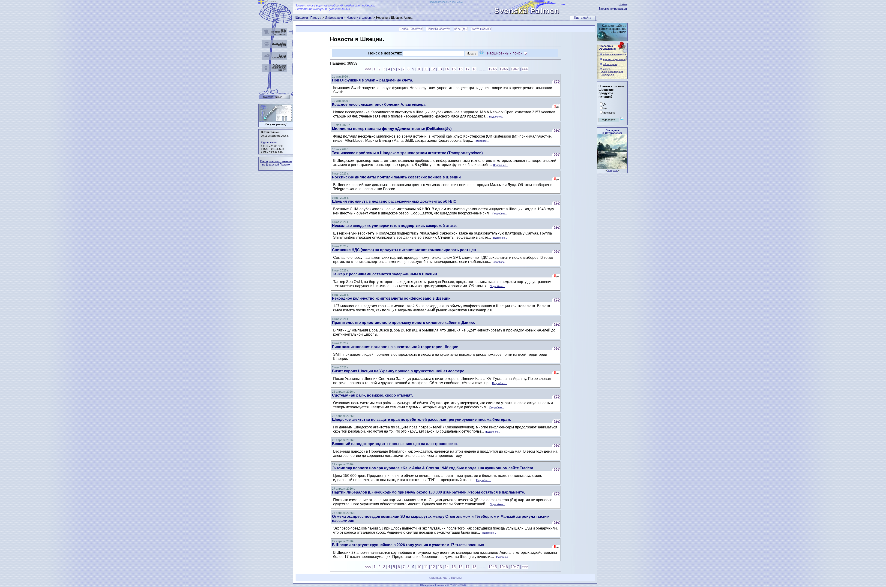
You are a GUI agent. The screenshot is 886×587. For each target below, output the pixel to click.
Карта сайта (582, 17)
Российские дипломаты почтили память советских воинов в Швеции (396, 177)
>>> (525, 69)
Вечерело (612, 170)
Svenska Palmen (272, 97)
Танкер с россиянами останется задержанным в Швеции (384, 274)
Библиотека (279, 65)
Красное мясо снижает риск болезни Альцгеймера (378, 104)
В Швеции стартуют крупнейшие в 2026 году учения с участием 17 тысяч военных (408, 545)
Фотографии (279, 43)
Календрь (460, 29)
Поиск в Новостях (438, 29)
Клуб (283, 29)
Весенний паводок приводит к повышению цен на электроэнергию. (395, 444)
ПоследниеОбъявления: (607, 47)
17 (467, 69)
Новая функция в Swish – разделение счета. (372, 80)
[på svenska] (261, 3)
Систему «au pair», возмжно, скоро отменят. (372, 395)
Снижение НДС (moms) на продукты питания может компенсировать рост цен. (404, 250)
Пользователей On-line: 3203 (446, 1)
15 (454, 69)
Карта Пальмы (481, 29)
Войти (623, 4)
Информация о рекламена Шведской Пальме (276, 163)
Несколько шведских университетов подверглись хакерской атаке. (394, 226)
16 (460, 69)
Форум (282, 55)
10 (419, 69)
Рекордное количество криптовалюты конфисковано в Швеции (391, 298)
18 (474, 69)
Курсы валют (269, 142)
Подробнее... (496, 116)
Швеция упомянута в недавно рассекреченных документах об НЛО (394, 201)
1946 (504, 69)
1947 (515, 69)
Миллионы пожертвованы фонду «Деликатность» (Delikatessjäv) (392, 129)
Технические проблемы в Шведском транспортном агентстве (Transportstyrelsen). (408, 153)
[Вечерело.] (612, 167)
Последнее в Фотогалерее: (612, 131)
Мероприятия (278, 31)
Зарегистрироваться (613, 8)
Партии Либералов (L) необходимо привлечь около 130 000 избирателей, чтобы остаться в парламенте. (428, 492)
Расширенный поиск (504, 53)
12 (433, 69)
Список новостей (411, 29)
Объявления (279, 57)
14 (447, 69)
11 (426, 69)
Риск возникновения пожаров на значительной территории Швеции (395, 347)
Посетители (279, 34)
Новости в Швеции (359, 17)
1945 (492, 69)
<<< (368, 69)
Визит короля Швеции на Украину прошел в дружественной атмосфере (398, 371)
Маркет (282, 45)
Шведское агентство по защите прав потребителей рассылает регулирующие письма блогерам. (421, 419)
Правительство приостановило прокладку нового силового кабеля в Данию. (403, 323)
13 (440, 69)
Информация (334, 17)
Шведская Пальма (308, 17)
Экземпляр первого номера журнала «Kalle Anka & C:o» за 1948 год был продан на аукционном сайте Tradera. (433, 468)
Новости (281, 70)
